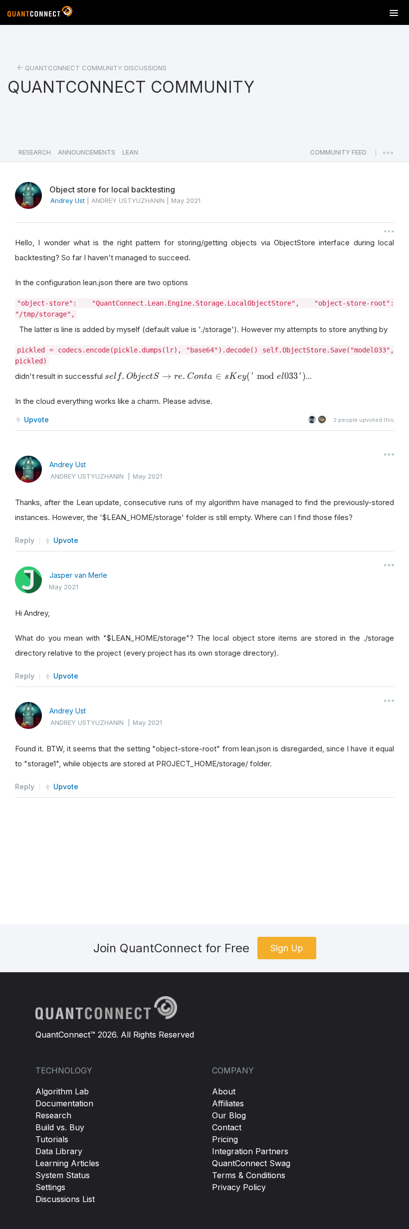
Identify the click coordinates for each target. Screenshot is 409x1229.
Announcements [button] (86, 152)
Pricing (225, 1139)
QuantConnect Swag (251, 1163)
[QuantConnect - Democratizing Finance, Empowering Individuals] (39, 13)
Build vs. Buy (59, 1127)
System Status (62, 1175)
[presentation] (205, 376)
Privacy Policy (239, 1187)
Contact (226, 1127)
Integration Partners (250, 1151)
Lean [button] (130, 152)
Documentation (64, 1103)
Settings (50, 1187)
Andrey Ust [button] (67, 200)
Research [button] (34, 152)
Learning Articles (67, 1163)
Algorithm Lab (62, 1091)
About (223, 1091)
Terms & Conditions (248, 1175)
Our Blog (229, 1115)
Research (53, 1115)
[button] (338, 155)
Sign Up (286, 948)
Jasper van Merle (78, 575)
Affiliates (228, 1103)
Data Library (58, 1151)
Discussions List (65, 1199)
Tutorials (51, 1139)
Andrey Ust (67, 464)
